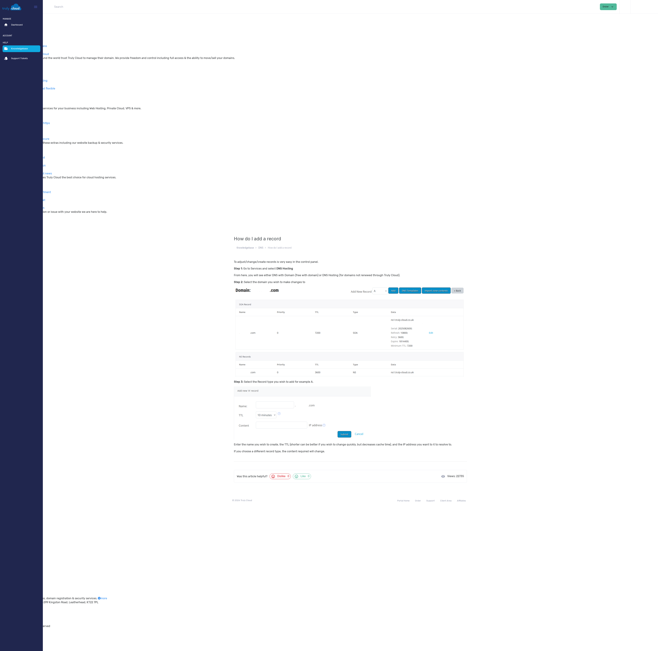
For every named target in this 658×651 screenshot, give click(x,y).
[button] (625, 7)
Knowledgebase (245, 247)
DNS (260, 247)
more (104, 598)
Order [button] (608, 6)
